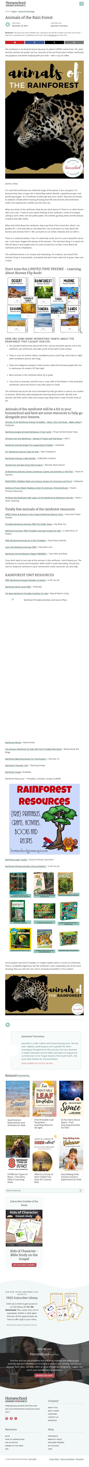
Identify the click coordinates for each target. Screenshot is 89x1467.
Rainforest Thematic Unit (16, 765)
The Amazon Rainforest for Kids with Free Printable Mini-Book (33, 749)
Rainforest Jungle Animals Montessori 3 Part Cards (28, 432)
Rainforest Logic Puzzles (16, 859)
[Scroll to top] (82, 1460)
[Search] (80, 1191)
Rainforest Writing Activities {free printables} (25, 866)
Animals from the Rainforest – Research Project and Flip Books (33, 438)
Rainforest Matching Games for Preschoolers (25, 759)
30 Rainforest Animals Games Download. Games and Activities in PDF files (39, 471)
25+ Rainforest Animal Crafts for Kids (22, 451)
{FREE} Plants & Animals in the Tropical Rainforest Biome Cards (34, 514)
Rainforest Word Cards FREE (18, 586)
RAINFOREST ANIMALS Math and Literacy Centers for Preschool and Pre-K (38, 481)
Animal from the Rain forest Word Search (24, 465)
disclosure (53, 35)
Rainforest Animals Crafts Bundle (20, 458)
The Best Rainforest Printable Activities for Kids (26, 593)
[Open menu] (81, 4)
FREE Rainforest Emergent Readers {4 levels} (25, 580)
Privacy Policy (54, 1459)
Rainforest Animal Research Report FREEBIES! (25, 553)
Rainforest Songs (13, 772)
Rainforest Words (13, 742)
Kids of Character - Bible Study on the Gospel (24, 1255)
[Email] (74, 42)
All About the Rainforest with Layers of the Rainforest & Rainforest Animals (39, 497)
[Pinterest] (14, 42)
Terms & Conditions (67, 1459)
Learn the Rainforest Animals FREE (20, 547)
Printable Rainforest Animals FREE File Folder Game (28, 524)
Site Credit (32, 1459)
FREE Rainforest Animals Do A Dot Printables (25, 540)
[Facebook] (34, 42)
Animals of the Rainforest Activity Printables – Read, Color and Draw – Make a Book (43, 422)
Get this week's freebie (24, 1265)
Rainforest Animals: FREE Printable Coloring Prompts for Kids (33, 530)
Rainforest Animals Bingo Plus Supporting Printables (29, 445)
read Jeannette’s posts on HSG (37, 1063)
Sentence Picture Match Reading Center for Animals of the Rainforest (36, 488)
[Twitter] (15, 1418)
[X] (54, 42)
